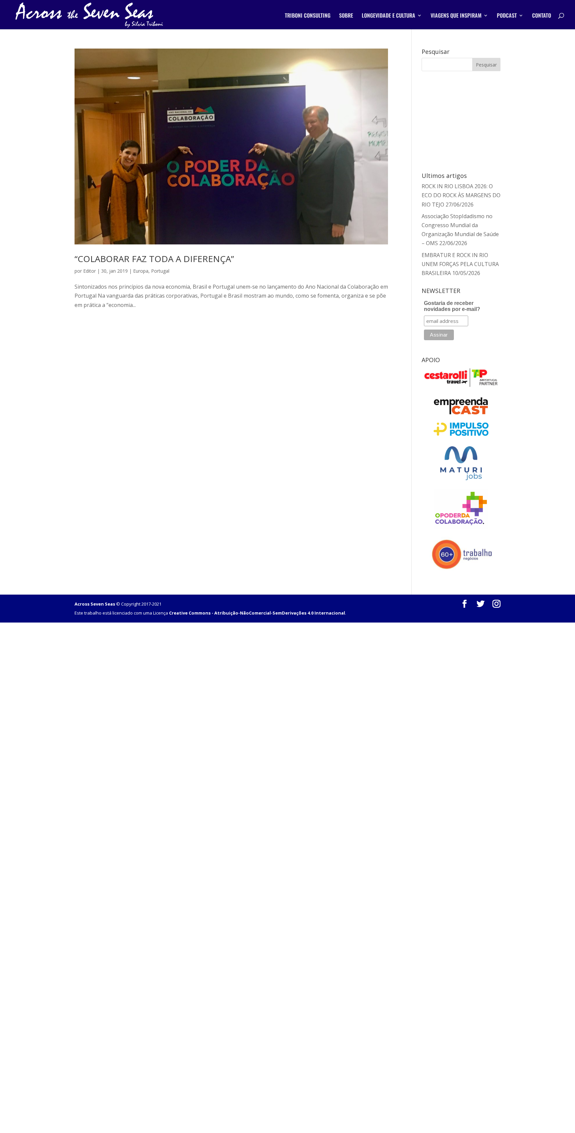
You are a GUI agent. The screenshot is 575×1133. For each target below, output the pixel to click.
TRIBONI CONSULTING (307, 16)
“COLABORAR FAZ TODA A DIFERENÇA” (154, 259)
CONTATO (541, 16)
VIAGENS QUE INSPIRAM (456, 16)
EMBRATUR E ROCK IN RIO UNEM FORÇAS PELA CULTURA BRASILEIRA (460, 264)
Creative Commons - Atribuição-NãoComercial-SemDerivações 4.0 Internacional (257, 613)
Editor (89, 271)
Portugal (160, 271)
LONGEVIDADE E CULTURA (388, 16)
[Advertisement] (461, 120)
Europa (140, 271)
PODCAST (507, 16)
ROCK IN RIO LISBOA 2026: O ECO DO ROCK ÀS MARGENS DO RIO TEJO (461, 195)
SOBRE (346, 16)
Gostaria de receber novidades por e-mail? (452, 306)
